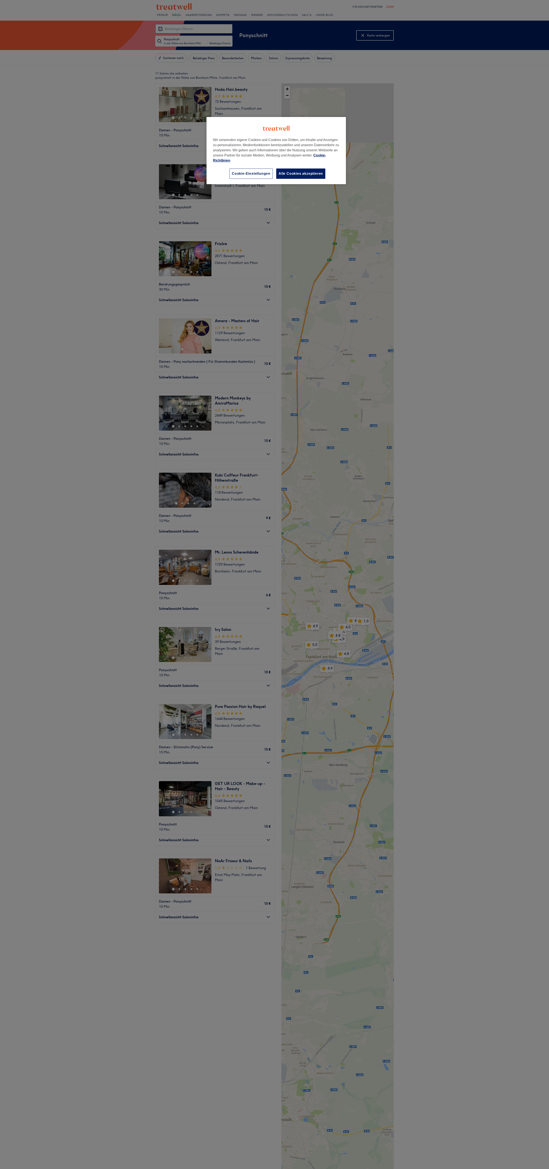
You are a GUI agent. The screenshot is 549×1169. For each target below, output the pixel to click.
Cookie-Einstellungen (251, 173)
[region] (276, 150)
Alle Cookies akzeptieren (301, 173)
